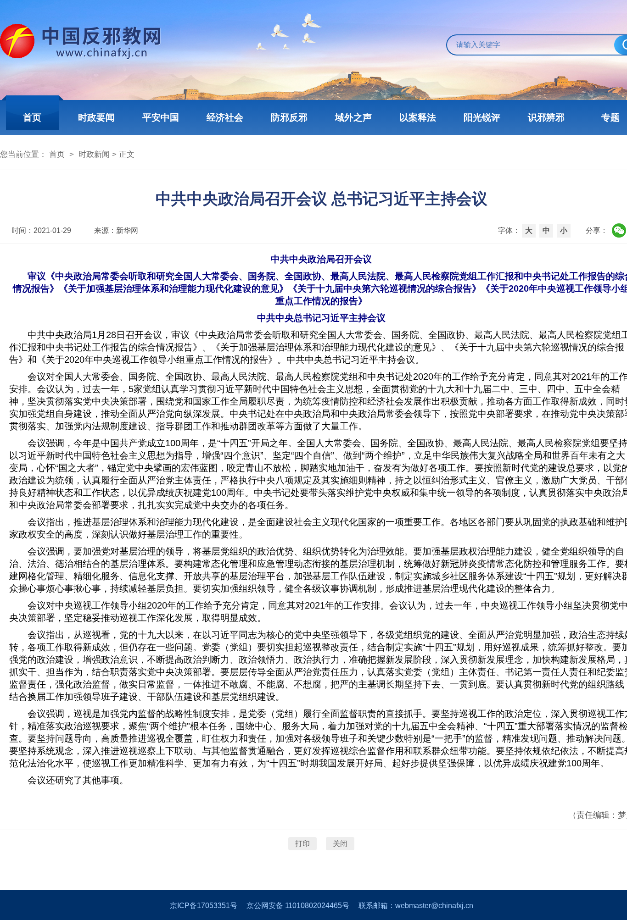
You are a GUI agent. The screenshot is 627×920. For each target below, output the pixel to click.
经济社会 (225, 117)
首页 (32, 117)
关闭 (340, 844)
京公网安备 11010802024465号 (297, 905)
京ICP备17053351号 (203, 905)
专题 (610, 117)
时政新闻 (94, 154)
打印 (302, 844)
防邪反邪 (289, 117)
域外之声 (353, 117)
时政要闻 (96, 117)
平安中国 (160, 117)
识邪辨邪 (546, 117)
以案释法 (417, 117)
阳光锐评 (482, 117)
